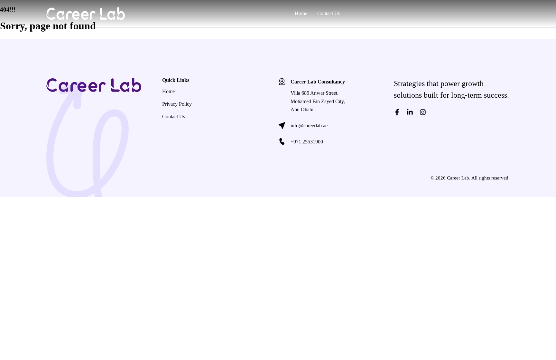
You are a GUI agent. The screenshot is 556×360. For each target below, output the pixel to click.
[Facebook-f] (397, 112)
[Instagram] (423, 112)
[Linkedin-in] (410, 112)
